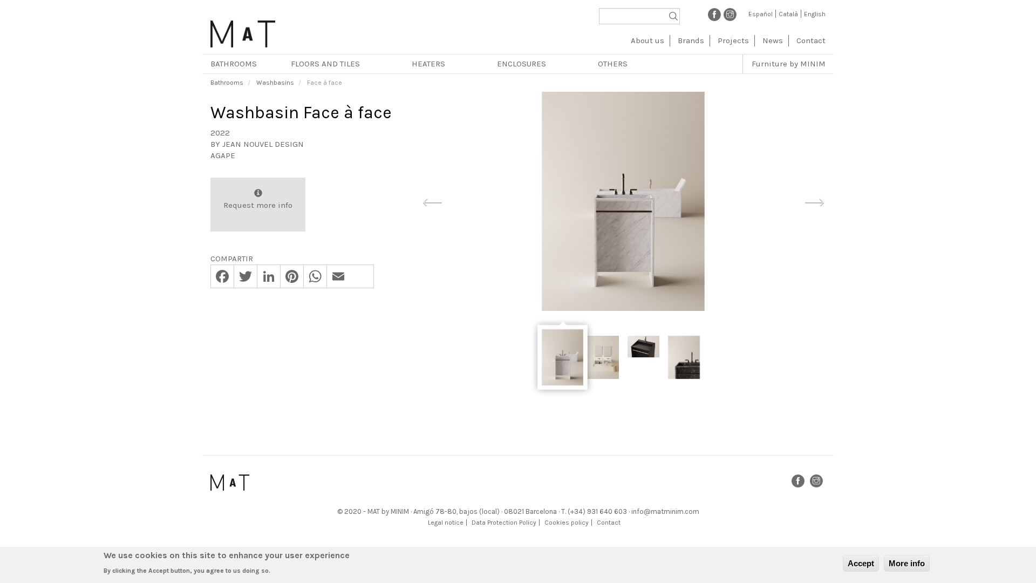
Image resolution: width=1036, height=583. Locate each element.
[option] (623, 201)
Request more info (257, 205)
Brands (691, 40)
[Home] (242, 30)
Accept (861, 563)
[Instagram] (730, 14)
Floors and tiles (325, 64)
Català (788, 14)
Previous (432, 200)
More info (907, 563)
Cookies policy (566, 522)
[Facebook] (714, 14)
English (815, 14)
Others (613, 64)
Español (760, 14)
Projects (733, 40)
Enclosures (521, 64)
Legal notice (446, 522)
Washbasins (275, 82)
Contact (811, 40)
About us (647, 40)
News (772, 40)
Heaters (428, 64)
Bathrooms (233, 64)
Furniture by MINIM (789, 64)
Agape (222, 155)
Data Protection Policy (504, 522)
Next (814, 200)
